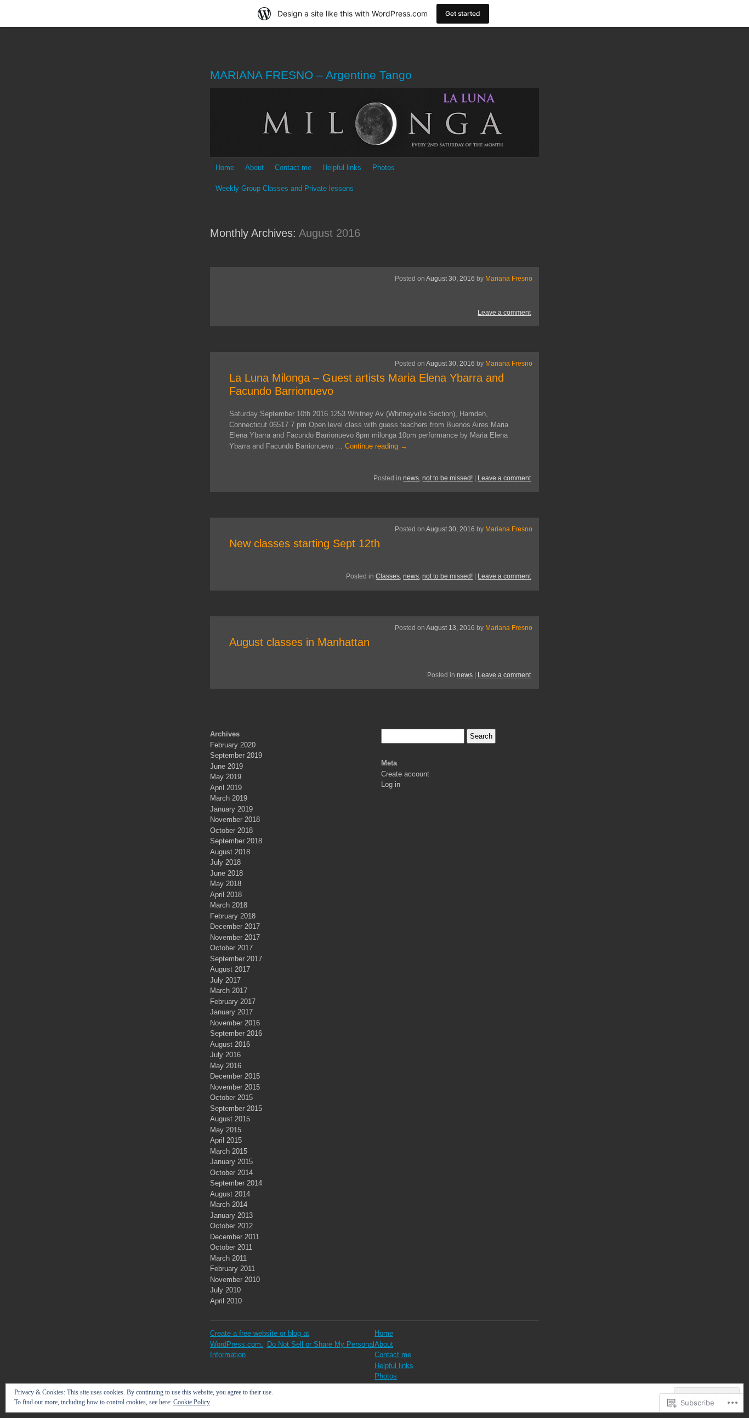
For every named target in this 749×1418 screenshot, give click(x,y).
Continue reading (376, 446)
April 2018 (226, 894)
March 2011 (228, 1258)
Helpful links (341, 167)
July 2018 (225, 862)
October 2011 (231, 1247)
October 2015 (231, 1097)
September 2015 (236, 1108)
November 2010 (235, 1279)
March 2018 (228, 905)
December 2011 (234, 1237)
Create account (405, 774)
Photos (383, 167)
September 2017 (236, 959)
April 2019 (226, 788)
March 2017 (228, 990)
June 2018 (226, 873)
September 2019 (236, 755)
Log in (390, 784)
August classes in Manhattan (299, 642)
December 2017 (235, 926)
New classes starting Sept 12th (304, 543)
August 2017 (230, 969)
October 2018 (231, 830)
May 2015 (225, 1130)
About (254, 167)
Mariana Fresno (508, 278)
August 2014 (230, 1194)
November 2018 (235, 819)
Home (224, 167)
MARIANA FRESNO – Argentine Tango (311, 75)
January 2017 (231, 1012)
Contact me (293, 167)
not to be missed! (447, 478)
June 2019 (226, 766)
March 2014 (228, 1204)
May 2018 (225, 884)
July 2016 (225, 1055)
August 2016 (230, 1044)
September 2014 (236, 1183)
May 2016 (225, 1066)
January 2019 (231, 809)
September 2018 (236, 841)
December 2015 (235, 1076)
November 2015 (235, 1087)
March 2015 (228, 1151)
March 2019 (228, 798)
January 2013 (231, 1215)
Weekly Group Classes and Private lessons (284, 188)
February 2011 (232, 1268)
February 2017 (233, 1001)
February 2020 (233, 745)
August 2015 (230, 1119)
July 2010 (225, 1290)
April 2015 (226, 1140)
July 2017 (225, 980)
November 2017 (235, 937)
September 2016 (236, 1033)
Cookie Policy (191, 1402)
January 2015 (231, 1162)
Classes (388, 576)
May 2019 (225, 777)
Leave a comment (504, 312)
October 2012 (231, 1226)
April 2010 (226, 1301)
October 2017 (231, 948)
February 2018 (233, 916)
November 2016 (235, 1023)
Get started (462, 13)
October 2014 (231, 1173)
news (411, 478)
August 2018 (230, 852)
